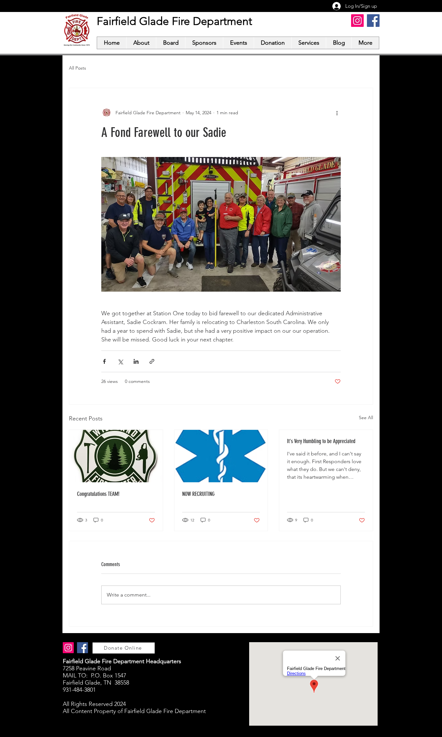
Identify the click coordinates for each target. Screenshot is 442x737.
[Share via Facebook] (104, 361)
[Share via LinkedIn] (136, 361)
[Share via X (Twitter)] (120, 361)
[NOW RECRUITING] (221, 456)
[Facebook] (373, 20)
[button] (141, 43)
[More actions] (337, 113)
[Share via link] (152, 361)
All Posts (77, 68)
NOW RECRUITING (198, 493)
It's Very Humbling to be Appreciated (321, 441)
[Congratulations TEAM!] (116, 456)
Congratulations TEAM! (98, 493)
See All (366, 417)
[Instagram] (357, 20)
